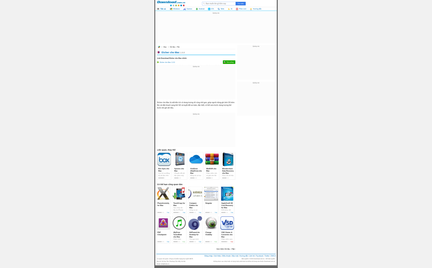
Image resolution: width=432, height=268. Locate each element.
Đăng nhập (209, 256)
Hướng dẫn (244, 256)
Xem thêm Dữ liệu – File (225, 249)
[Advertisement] (216, 30)
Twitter (267, 256)
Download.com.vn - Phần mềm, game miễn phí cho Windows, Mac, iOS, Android (171, 3)
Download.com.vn (159, 47)
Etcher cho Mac (171, 52)
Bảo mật (235, 256)
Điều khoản (226, 256)
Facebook (259, 256)
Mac (165, 47)
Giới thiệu (217, 256)
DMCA (273, 256)
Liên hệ (252, 256)
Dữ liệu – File (175, 47)
